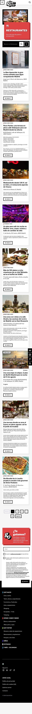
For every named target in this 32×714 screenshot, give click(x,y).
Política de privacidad (8, 681)
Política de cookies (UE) (9, 684)
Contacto (5, 690)
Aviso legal (6, 678)
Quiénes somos (6, 687)
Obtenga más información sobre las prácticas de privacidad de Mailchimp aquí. (17, 573)
